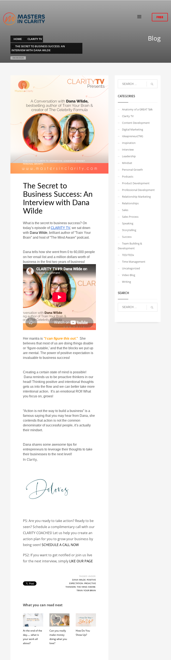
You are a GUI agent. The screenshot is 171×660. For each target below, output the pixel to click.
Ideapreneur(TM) (132, 136)
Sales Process (130, 217)
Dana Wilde (38, 232)
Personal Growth (33, 163)
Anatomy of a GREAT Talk (137, 109)
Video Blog (128, 275)
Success (127, 237)
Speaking (127, 223)
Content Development (136, 123)
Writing (126, 282)
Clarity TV (42, 160)
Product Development (136, 183)
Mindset (80, 160)
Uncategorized (131, 268)
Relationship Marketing (136, 196)
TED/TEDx (128, 255)
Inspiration (55, 160)
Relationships (130, 203)
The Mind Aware (86, 587)
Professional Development (138, 190)
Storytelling (129, 230)
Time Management (133, 261)
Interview (128, 149)
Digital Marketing (132, 129)
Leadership (69, 160)
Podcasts (127, 176)
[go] (152, 84)
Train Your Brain (86, 591)
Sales (125, 210)
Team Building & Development (130, 246)
